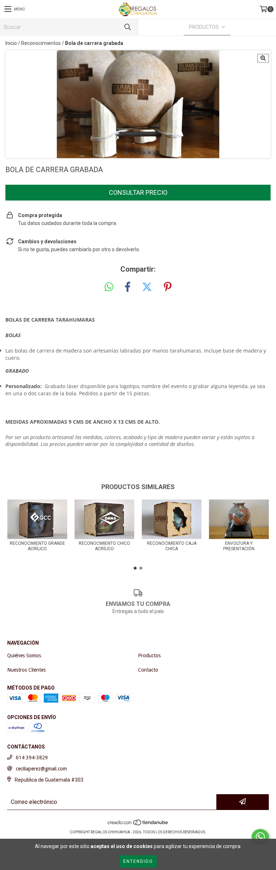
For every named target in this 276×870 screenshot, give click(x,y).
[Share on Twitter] (147, 287)
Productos (149, 655)
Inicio (11, 43)
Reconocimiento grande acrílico (37, 546)
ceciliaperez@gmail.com (41, 769)
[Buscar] (127, 27)
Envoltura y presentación (238, 546)
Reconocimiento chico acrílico (104, 546)
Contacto (148, 670)
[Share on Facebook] (127, 287)
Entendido (138, 861)
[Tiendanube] (138, 825)
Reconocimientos (41, 43)
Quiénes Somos (24, 655)
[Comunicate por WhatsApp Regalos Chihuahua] (260, 837)
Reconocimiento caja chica (172, 546)
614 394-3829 (32, 757)
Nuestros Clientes (26, 670)
